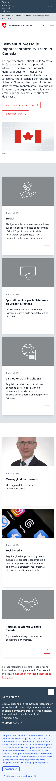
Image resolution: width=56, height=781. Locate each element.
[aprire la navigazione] (51, 25)
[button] (51, 692)
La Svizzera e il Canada (20, 25)
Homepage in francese (23, 673)
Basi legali (43, 762)
